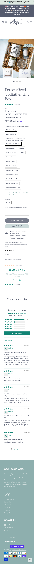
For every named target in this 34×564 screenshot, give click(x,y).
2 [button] (14, 449)
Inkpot (12, 550)
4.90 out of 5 (22, 314)
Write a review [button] (17, 333)
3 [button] (17, 449)
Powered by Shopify (20, 550)
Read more (8, 250)
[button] (13, 81)
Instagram (7, 510)
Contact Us (7, 502)
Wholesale (7, 505)
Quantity (8, 199)
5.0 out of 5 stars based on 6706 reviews (17, 275)
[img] (8, 345)
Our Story (7, 507)
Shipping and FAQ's (10, 499)
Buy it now (17, 226)
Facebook (7, 513)
